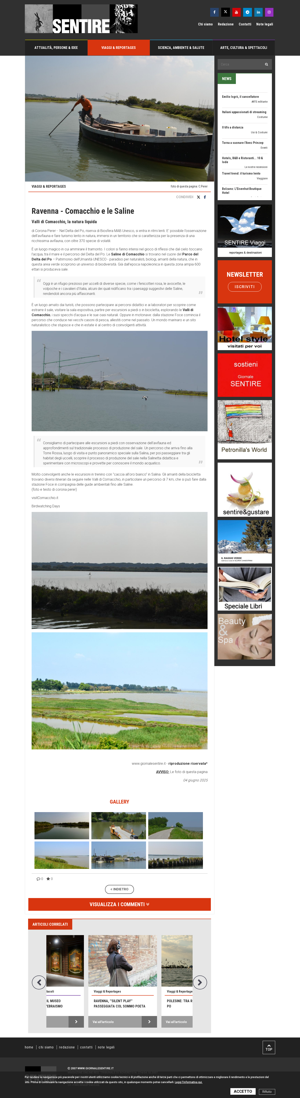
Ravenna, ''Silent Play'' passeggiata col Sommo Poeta (80, 1003)
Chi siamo (205, 24)
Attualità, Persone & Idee (56, 48)
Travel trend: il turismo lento (241, 142)
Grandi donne (259, 177)
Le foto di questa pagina (188, 772)
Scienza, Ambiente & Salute (181, 48)
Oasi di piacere (259, 166)
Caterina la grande (234, 172)
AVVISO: (162, 772)
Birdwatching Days (46, 506)
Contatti (245, 24)
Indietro (120, 889)
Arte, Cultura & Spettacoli (243, 48)
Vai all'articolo (63, 1022)
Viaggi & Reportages (118, 48)
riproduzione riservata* (188, 763)
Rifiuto (267, 1092)
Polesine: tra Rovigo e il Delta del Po (156, 1003)
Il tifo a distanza (232, 96)
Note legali (264, 24)
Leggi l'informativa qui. (188, 1082)
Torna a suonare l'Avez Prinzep (242, 111)
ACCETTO (243, 1091)
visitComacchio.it (45, 498)
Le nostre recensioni (256, 135)
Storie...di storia (258, 196)
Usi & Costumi (259, 100)
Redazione (226, 24)
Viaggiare (262, 146)
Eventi (264, 116)
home (29, 1047)
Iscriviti (245, 286)
